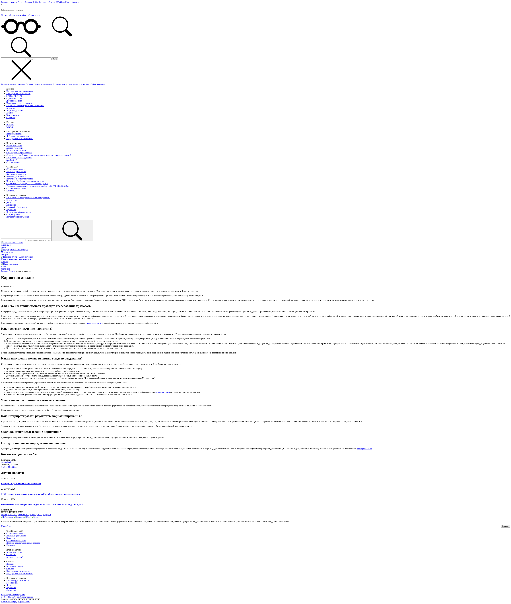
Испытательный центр (16, 150)
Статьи (9, 127)
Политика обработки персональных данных (26, 181)
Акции (9, 113)
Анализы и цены (14, 145)
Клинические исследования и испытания (71, 84)
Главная (5, 271)
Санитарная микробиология (19, 153)
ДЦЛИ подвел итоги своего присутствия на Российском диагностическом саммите (40, 494)
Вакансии (10, 538)
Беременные (12, 200)
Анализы (10, 108)
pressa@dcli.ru (7, 462)
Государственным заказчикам (39, 84)
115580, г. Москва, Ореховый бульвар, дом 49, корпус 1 (26, 514)
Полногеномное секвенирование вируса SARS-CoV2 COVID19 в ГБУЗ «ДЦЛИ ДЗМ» (42, 504)
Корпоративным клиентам (13, 84)
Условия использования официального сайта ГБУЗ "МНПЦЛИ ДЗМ (37, 186)
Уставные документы (16, 171)
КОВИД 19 (11, 160)
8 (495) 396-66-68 (57, 2)
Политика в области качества (19, 179)
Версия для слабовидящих (13, 594)
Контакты (10, 191)
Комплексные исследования (19, 103)
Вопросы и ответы (14, 566)
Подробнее (6, 526)
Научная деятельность (16, 176)
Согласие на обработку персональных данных (27, 183)
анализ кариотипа (95, 323)
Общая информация (15, 169)
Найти (54, 59)
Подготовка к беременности (19, 212)
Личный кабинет (73, 2)
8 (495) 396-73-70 (14, 96)
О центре (10, 117)
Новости (10, 124)
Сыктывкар (34, 15)
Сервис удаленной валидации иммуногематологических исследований (38, 155)
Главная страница (9, 2)
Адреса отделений (14, 110)
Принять (505, 526)
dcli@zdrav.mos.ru (41, 2)
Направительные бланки (17, 217)
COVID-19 (11, 554)
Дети (8, 202)
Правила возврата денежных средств (23, 543)
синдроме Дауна (162, 392)
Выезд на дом (12, 115)
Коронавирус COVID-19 (17, 580)
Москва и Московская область (14, 15)
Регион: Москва (25, 2)
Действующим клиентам (17, 136)
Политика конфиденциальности (15, 602)
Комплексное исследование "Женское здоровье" (28, 197)
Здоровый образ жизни (16, 207)
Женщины (11, 205)
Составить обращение (16, 188)
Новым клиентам (14, 134)
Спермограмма (13, 162)
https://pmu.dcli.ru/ (364, 449)
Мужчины (11, 209)
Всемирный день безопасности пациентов (21, 483)
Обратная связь (98, 84)
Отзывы (10, 569)
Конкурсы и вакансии (16, 174)
